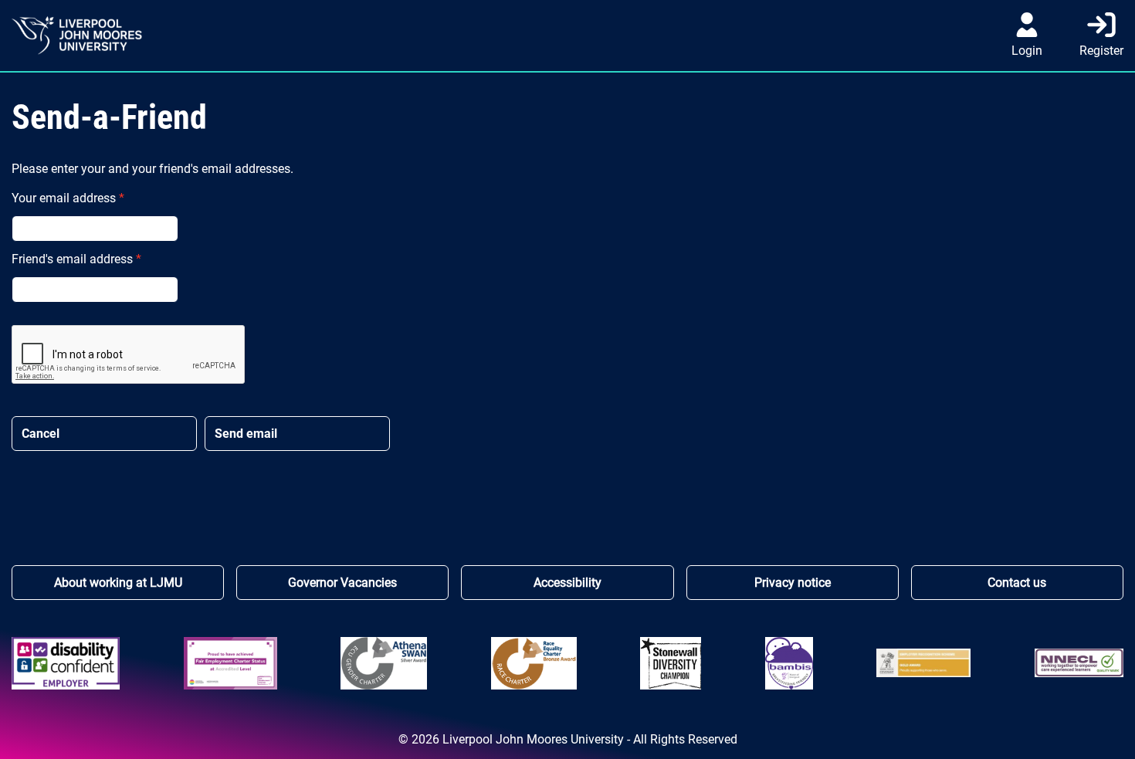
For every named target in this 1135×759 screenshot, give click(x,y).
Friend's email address (76, 259)
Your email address (68, 198)
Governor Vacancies (342, 582)
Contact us (1017, 582)
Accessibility (567, 582)
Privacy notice (792, 582)
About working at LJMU (118, 582)
